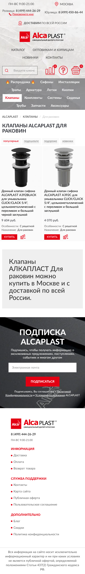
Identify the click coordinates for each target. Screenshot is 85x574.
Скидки (19, 527)
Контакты (54, 57)
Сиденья (73, 98)
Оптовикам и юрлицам (53, 50)
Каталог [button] (18, 50)
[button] (21, 14)
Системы (54, 98)
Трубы (21, 105)
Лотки (52, 90)
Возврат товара (24, 468)
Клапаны (12, 98)
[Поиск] (6, 70)
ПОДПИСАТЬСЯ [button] (42, 381)
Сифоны (46, 82)
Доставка (20, 455)
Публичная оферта (27, 498)
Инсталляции (69, 82)
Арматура (34, 90)
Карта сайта (22, 491)
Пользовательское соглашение (35, 504)
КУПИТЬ (9, 237)
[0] (75, 70)
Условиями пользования (50, 395)
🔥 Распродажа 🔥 (20, 82)
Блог (17, 521)
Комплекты (33, 98)
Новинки (30, 57)
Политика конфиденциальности (36, 534)
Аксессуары (60, 105)
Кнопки (68, 90)
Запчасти (38, 105)
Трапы (16, 90)
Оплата (19, 462)
